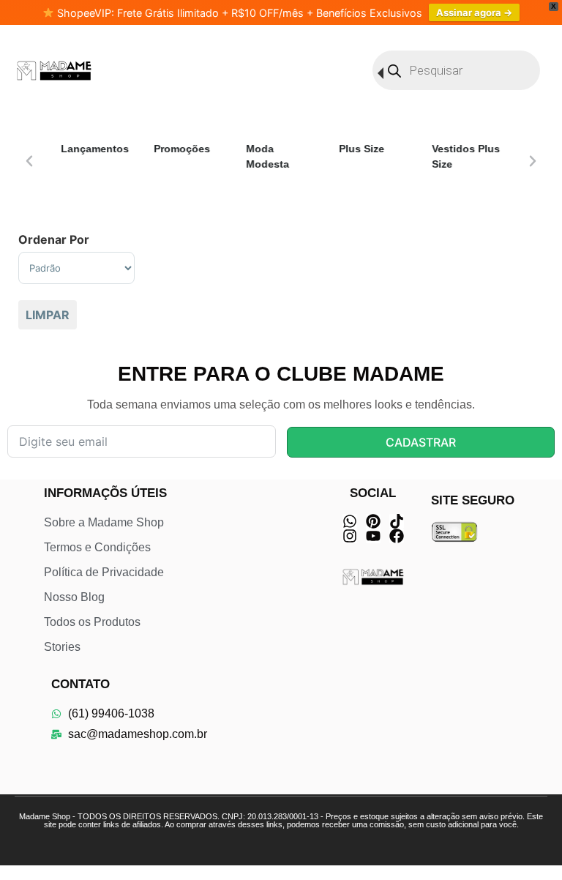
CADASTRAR (421, 442)
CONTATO (80, 684)
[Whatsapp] (349, 521)
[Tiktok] (396, 521)
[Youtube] (373, 536)
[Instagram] (349, 536)
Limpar (48, 314)
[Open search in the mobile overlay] (456, 70)
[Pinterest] (373, 521)
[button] (29, 161)
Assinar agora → (474, 12)
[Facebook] (396, 536)
